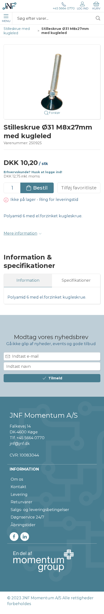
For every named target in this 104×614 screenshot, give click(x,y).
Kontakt (18, 486)
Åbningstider (23, 525)
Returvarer (21, 502)
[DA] (9, 6)
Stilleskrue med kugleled (17, 31)
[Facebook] (14, 536)
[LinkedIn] (24, 536)
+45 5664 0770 (64, 8)
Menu (6, 21)
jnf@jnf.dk (20, 443)
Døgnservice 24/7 (27, 517)
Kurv (96, 8)
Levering (19, 494)
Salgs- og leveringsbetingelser (40, 509)
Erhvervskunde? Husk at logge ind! (33, 172)
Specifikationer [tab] (76, 280)
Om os (17, 479)
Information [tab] (27, 280)
